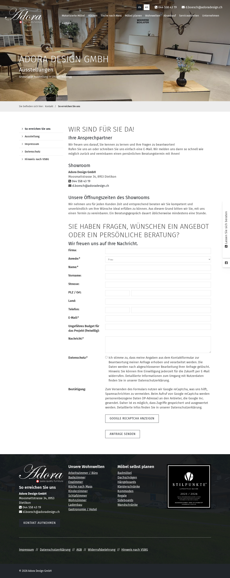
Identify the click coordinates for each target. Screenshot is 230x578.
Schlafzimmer (77, 496)
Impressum (32, 144)
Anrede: (74, 258)
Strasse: (73, 284)
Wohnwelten (152, 15)
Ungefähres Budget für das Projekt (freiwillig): (83, 328)
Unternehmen (210, 15)
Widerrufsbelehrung (101, 550)
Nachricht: (76, 338)
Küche (72, 486)
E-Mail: (73, 318)
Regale (122, 496)
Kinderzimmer (78, 491)
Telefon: (73, 309)
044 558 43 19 (167, 7)
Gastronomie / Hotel (82, 509)
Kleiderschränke (129, 486)
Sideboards (125, 500)
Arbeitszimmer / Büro (83, 473)
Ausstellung (32, 136)
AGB (79, 550)
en (146, 7)
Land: (72, 301)
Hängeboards (127, 482)
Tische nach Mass (111, 15)
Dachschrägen (127, 477)
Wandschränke (128, 505)
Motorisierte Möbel (73, 15)
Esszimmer (75, 482)
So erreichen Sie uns (69, 106)
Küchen (92, 15)
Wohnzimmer (77, 500)
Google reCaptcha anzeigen (132, 418)
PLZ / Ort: (74, 292)
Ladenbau (75, 505)
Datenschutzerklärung (55, 550)
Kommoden (126, 491)
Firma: (72, 250)
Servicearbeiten (189, 15)
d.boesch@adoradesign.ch (204, 7)
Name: (73, 267)
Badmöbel (125, 473)
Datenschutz (32, 151)
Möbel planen (133, 15)
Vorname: (74, 275)
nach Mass (84, 486)
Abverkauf (169, 15)
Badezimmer (77, 477)
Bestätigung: (77, 389)
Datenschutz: (78, 358)
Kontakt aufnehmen (39, 523)
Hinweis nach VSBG (37, 159)
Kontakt (66, 23)
